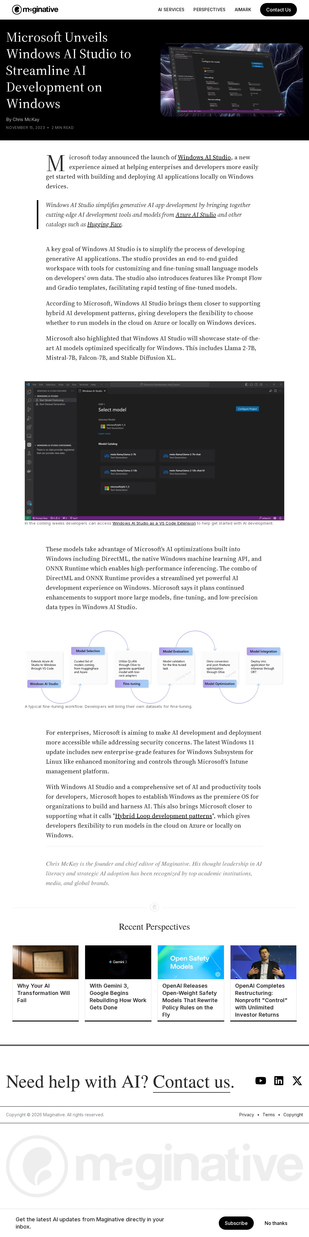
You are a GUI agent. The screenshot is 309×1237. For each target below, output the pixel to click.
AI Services (171, 9)
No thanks (276, 1223)
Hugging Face (104, 224)
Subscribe (236, 1223)
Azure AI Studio (196, 214)
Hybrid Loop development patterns (163, 816)
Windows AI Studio (204, 157)
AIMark (243, 9)
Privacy (246, 1114)
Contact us (191, 1081)
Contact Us (278, 10)
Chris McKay (26, 119)
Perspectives (209, 9)
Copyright (293, 1114)
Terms (269, 1114)
